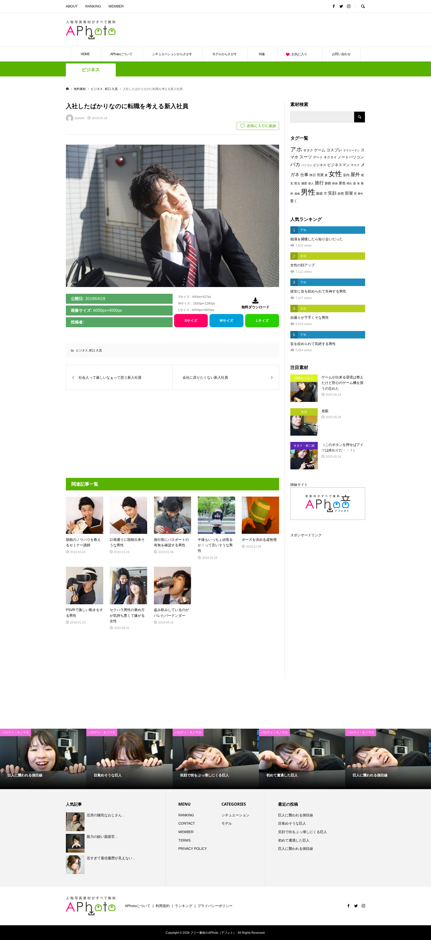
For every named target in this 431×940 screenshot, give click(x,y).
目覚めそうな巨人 (292, 823)
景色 (342, 183)
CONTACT (186, 823)
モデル (226, 823)
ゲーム (319, 150)
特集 (262, 54)
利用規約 (163, 906)
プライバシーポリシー (215, 906)
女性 (335, 174)
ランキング (183, 906)
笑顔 (332, 193)
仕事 (304, 175)
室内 (346, 175)
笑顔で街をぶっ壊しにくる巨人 (302, 832)
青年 (360, 193)
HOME (85, 54)
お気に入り (299, 54)
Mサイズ (226, 320)
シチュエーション (235, 815)
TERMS (184, 840)
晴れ (349, 183)
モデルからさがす (224, 54)
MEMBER (116, 6)
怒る (297, 183)
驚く (293, 201)
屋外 (355, 174)
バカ (295, 164)
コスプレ (334, 150)
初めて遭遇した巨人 (294, 840)
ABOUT (72, 6)
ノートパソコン (351, 157)
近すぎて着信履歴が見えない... (111, 858)
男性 (308, 192)
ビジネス (91, 69)
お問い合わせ (341, 54)
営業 (320, 175)
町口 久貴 (95, 350)
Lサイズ (262, 320)
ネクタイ (330, 157)
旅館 (328, 183)
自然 (340, 193)
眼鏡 (319, 193)
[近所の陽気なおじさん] (76, 821)
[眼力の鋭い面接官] (76, 843)
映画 (335, 183)
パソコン (306, 165)
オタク (308, 150)
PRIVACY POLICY (192, 849)
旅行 (319, 182)
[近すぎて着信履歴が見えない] (76, 865)
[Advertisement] (306, 29)
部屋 (349, 193)
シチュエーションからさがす (172, 54)
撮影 (304, 183)
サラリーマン (351, 150)
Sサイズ (191, 320)
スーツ (305, 157)
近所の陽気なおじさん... (106, 815)
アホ (296, 149)
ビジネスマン (338, 165)
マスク (355, 165)
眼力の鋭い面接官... (102, 837)
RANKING (93, 6)
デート (318, 157)
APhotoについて (121, 54)
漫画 (297, 193)
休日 (312, 175)
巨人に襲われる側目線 (295, 815)
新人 (311, 183)
